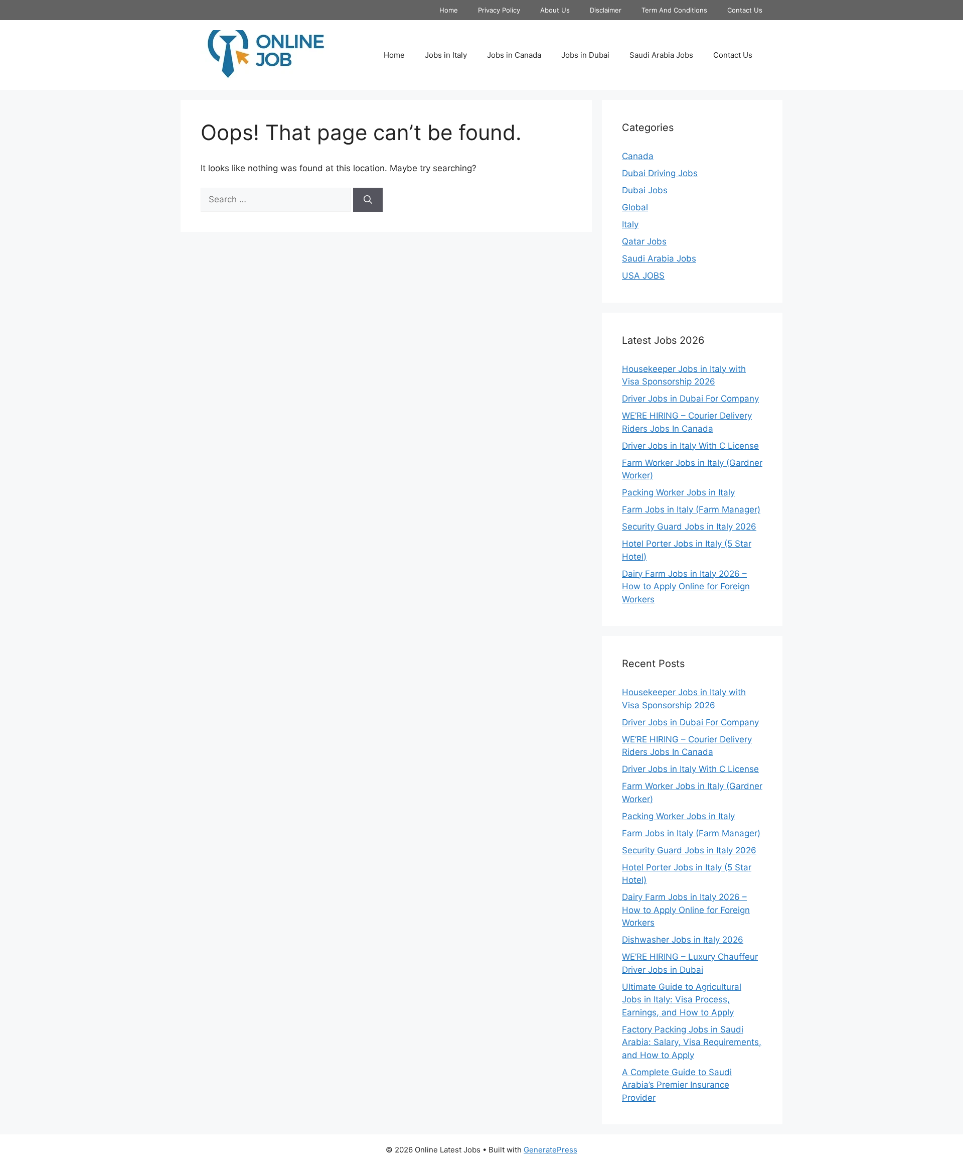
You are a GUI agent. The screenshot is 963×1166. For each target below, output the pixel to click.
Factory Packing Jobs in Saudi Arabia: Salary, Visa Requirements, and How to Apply (691, 1042)
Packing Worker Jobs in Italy (678, 492)
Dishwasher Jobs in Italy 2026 (682, 940)
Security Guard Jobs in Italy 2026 (689, 527)
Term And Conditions (674, 10)
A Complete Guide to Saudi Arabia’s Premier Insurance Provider (677, 1085)
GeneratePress (550, 1149)
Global (635, 207)
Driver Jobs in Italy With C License (690, 446)
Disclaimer (605, 10)
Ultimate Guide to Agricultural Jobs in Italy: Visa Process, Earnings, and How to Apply (681, 999)
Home (448, 10)
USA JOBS (643, 276)
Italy (630, 224)
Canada (638, 156)
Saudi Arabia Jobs (661, 55)
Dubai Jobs (645, 190)
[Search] (368, 200)
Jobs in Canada (514, 55)
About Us (555, 10)
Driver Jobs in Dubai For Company (690, 399)
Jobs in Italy (446, 55)
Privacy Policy (499, 10)
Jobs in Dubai (585, 55)
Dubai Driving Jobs (660, 173)
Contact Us (744, 10)
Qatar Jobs (644, 241)
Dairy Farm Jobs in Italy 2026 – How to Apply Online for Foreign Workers (686, 586)
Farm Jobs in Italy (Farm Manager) (691, 509)
